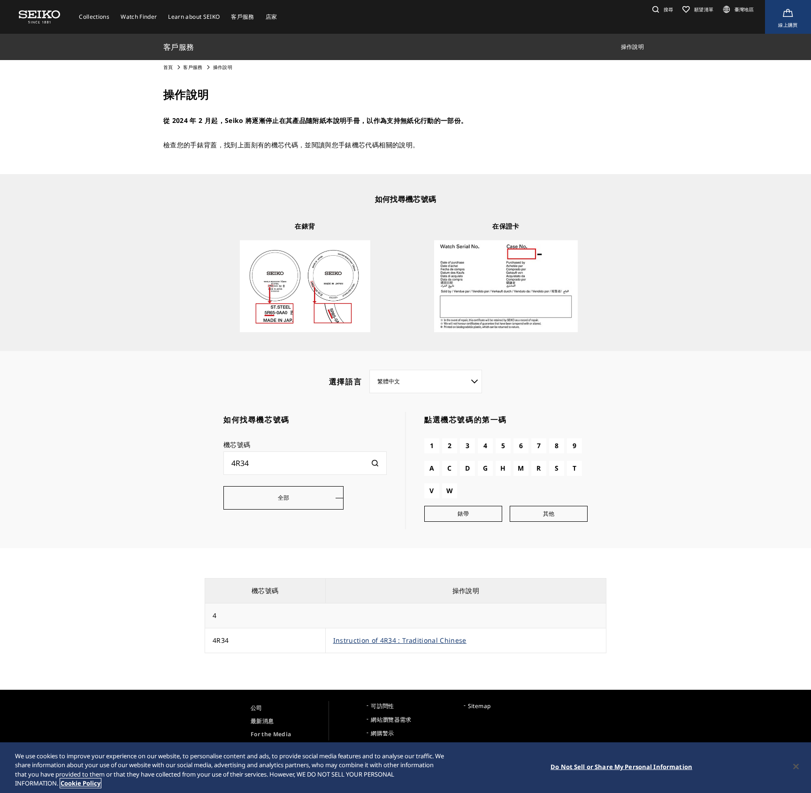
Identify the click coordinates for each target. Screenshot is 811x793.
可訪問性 (382, 706)
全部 (284, 498)
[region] (405, 767)
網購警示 (382, 733)
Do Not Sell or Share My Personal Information (621, 766)
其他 (549, 514)
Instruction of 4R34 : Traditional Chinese (400, 640)
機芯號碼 (236, 444)
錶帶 (463, 514)
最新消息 (262, 721)
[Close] (796, 766)
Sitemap (479, 706)
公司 (256, 708)
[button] (661, 9)
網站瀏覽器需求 (391, 720)
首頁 (168, 67)
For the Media (271, 734)
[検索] (375, 463)
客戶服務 (192, 67)
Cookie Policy (80, 783)
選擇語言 (345, 381)
